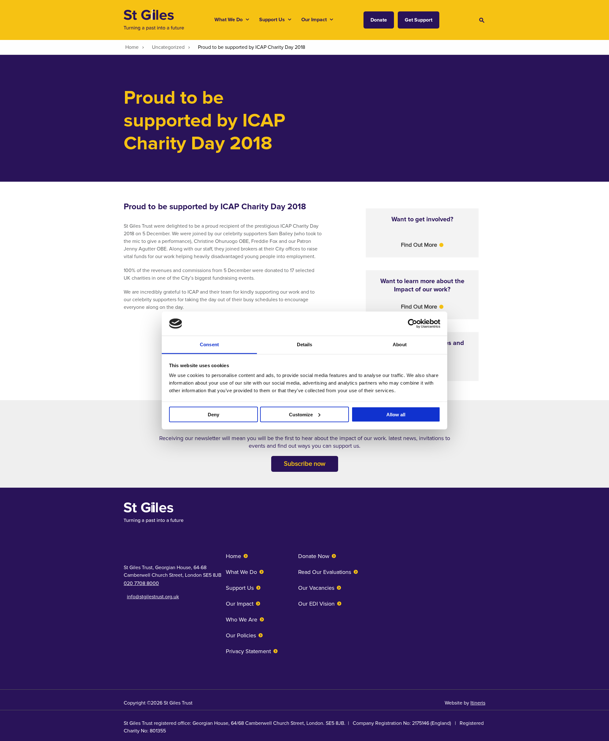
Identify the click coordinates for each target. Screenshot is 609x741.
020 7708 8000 (141, 583)
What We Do (241, 572)
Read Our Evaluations (324, 572)
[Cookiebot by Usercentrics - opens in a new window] (412, 323)
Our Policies (241, 635)
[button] (422, 244)
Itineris (477, 703)
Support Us (240, 587)
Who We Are (241, 619)
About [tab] (400, 344)
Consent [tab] (209, 344)
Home (233, 556)
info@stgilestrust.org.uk (153, 597)
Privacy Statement (248, 651)
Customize (301, 414)
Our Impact (239, 603)
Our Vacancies (316, 587)
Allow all (395, 414)
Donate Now (313, 556)
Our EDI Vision (316, 603)
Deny (213, 414)
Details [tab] (304, 344)
